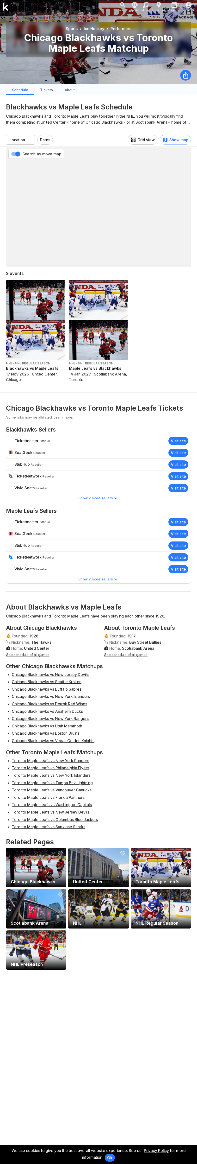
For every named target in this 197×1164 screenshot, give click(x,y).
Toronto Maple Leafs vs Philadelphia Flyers (50, 767)
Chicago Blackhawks (24, 116)
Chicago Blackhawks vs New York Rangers (50, 718)
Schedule (20, 90)
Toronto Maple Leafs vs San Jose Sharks (48, 826)
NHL (130, 116)
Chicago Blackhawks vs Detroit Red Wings (49, 703)
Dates (45, 139)
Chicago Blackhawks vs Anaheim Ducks (47, 711)
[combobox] (20, 139)
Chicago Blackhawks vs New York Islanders (51, 696)
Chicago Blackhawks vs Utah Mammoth (47, 726)
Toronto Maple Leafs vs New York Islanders (51, 775)
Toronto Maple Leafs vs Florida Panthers (48, 797)
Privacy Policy (156, 1150)
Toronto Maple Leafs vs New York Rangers (50, 760)
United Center (53, 122)
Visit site (178, 441)
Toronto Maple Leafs (71, 116)
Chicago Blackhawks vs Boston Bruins (45, 733)
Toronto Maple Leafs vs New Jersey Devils (50, 812)
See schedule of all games (27, 655)
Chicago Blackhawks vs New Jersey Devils (50, 674)
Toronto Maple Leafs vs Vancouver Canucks (52, 790)
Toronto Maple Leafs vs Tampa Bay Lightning (52, 782)
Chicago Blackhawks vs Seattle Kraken (46, 681)
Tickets (46, 90)
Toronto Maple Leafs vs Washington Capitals (52, 804)
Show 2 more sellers (95, 498)
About (70, 90)
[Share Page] (185, 75)
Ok (109, 1157)
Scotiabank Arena (151, 122)
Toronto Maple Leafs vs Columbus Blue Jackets (55, 819)
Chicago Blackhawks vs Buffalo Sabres (46, 689)
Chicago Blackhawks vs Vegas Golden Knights (53, 740)
